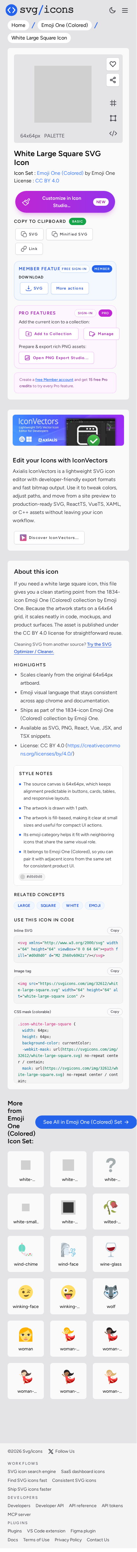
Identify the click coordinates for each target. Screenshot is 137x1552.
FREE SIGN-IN (74, 269)
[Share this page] (113, 80)
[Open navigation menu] (125, 10)
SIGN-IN (85, 313)
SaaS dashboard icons (83, 1471)
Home (18, 25)
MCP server (19, 1514)
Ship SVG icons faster (29, 1489)
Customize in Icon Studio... (74, 201)
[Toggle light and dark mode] (112, 10)
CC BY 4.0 (47, 181)
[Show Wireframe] (113, 118)
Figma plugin (83, 1531)
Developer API (50, 1505)
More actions (70, 288)
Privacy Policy (68, 1540)
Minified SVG (73, 234)
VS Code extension (46, 1531)
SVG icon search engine (32, 1471)
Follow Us (65, 1451)
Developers (19, 1505)
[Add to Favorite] (113, 64)
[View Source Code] (113, 133)
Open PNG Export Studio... (61, 358)
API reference (83, 1505)
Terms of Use (36, 1540)
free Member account (54, 379)
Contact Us (98, 1540)
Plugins (15, 1531)
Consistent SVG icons (74, 1480)
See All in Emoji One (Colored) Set (82, 1122)
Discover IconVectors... (54, 537)
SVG (33, 234)
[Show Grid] (113, 103)
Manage (106, 334)
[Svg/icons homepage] (39, 10)
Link (33, 249)
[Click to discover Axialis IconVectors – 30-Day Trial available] (68, 430)
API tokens (112, 1505)
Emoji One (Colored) (64, 25)
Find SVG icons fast (27, 1480)
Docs (13, 1540)
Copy (115, 930)
